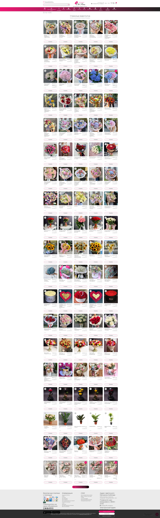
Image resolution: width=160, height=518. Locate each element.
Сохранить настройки (106, 511)
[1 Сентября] (59, 8)
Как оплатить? (65, 499)
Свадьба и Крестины (108, 10)
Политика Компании (66, 501)
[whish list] (112, 3)
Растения (79, 9)
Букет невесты (100, 10)
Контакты (64, 497)
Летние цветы (74, 10)
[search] (68, 4)
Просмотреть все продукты (81, 486)
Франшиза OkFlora (66, 495)
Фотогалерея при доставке (86, 495)
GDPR (63, 496)
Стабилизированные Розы (51, 10)
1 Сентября (59, 10)
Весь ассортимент (65, 506)
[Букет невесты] (100, 8)
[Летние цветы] (74, 8)
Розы (45, 9)
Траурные (114, 9)
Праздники (68, 9)
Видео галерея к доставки (86, 496)
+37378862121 (94, 3)
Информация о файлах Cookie (84, 514)
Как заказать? (65, 498)
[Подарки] (95, 8)
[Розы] (45, 8)
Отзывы (82, 497)
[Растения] (79, 8)
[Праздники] (68, 8)
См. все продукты (84, 498)
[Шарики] (84, 8)
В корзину (50, 41)
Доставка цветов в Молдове (68, 505)
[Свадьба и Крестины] (107, 8)
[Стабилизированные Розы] (51, 8)
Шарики (84, 9)
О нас (63, 503)
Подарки (95, 9)
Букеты (63, 9)
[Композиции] (89, 8)
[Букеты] (63, 8)
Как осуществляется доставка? (68, 500)
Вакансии (64, 504)
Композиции (89, 9)
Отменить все (106, 513)
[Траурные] (114, 8)
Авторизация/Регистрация (86, 499)
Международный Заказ (85, 500)
